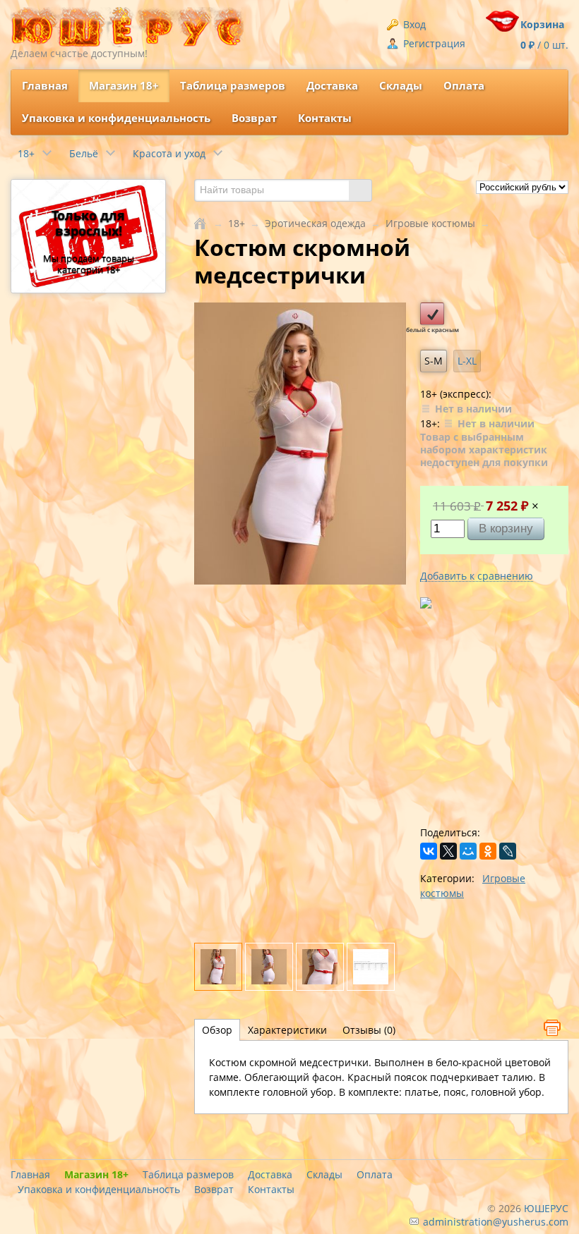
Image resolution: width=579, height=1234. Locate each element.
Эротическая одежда (315, 223)
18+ (236, 223)
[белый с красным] (432, 314)
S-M (433, 360)
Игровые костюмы (430, 223)
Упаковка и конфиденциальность (116, 118)
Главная (45, 85)
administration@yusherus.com (494, 1221)
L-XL (467, 360)
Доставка (332, 85)
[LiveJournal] (507, 851)
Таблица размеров (232, 85)
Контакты (325, 118)
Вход (413, 24)
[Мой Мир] (468, 851)
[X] (448, 851)
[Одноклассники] (487, 851)
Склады (400, 85)
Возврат (254, 118)
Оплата (463, 85)
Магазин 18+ (124, 85)
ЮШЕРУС (546, 1208)
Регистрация (432, 43)
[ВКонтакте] (428, 851)
